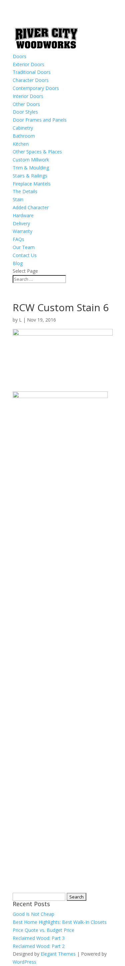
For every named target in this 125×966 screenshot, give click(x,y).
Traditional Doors (32, 72)
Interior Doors (28, 96)
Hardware (23, 215)
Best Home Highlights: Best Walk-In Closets (60, 922)
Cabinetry (23, 128)
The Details (25, 191)
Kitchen (21, 144)
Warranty (22, 231)
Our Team (24, 247)
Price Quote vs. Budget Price (43, 930)
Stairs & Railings (30, 175)
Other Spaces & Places (37, 151)
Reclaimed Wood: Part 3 (39, 938)
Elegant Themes (58, 954)
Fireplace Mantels (32, 183)
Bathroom (24, 136)
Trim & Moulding (31, 167)
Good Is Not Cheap (33, 914)
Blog (18, 263)
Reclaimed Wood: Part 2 (39, 946)
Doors (19, 56)
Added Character (31, 207)
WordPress (24, 962)
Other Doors (26, 104)
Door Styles (25, 112)
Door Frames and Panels (40, 120)
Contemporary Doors (36, 88)
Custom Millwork (31, 159)
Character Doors (31, 80)
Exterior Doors (28, 64)
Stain (18, 199)
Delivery (21, 223)
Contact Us (25, 255)
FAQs (18, 239)
